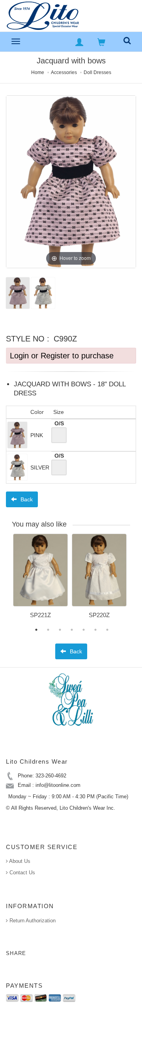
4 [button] (72, 630)
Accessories (64, 72)
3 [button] (60, 630)
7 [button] (107, 630)
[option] (40, 579)
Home (37, 72)
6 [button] (95, 630)
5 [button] (84, 630)
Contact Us (21, 872)
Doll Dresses (97, 72)
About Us (19, 861)
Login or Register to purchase (62, 355)
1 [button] (36, 630)
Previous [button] (7, 581)
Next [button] (136, 581)
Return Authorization (32, 921)
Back (26, 499)
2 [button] (48, 630)
